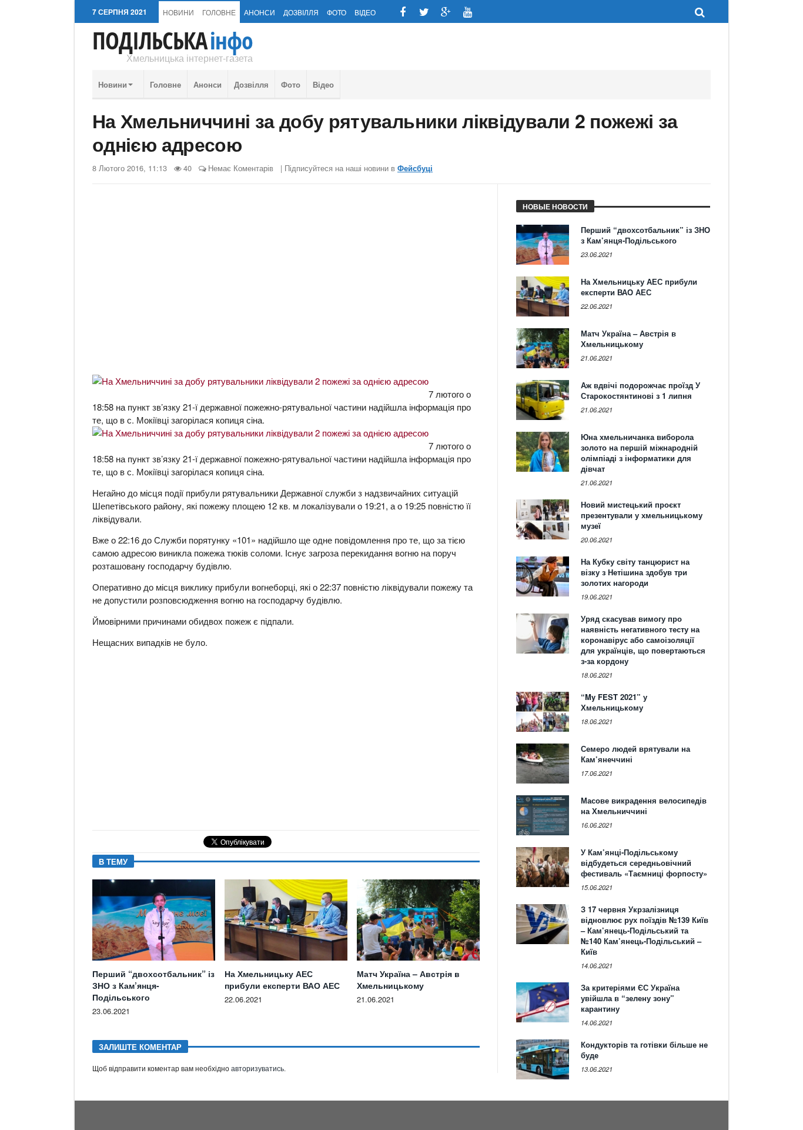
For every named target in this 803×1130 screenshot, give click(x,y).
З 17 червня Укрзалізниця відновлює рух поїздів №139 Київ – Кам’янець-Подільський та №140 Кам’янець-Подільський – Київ (644, 930)
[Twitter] (424, 12)
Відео (365, 12)
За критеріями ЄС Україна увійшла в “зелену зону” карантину (630, 998)
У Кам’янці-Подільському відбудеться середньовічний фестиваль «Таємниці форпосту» (644, 862)
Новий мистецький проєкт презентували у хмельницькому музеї (641, 515)
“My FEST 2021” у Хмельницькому (614, 702)
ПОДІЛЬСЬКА (172, 40)
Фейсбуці (415, 168)
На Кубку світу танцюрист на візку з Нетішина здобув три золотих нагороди (635, 572)
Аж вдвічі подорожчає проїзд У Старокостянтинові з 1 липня (640, 390)
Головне (219, 12)
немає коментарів (240, 168)
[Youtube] (468, 12)
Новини (178, 12)
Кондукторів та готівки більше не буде (644, 1050)
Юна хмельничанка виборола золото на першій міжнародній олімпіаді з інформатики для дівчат (639, 452)
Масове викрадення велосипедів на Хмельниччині (644, 805)
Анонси (259, 12)
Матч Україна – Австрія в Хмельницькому (408, 979)
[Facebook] (402, 12)
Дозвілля (301, 12)
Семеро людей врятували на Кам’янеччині (635, 754)
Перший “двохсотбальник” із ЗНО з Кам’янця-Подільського (153, 985)
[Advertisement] (286, 284)
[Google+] (446, 12)
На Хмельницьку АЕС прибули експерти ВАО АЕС (282, 979)
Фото (336, 12)
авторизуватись (257, 1069)
